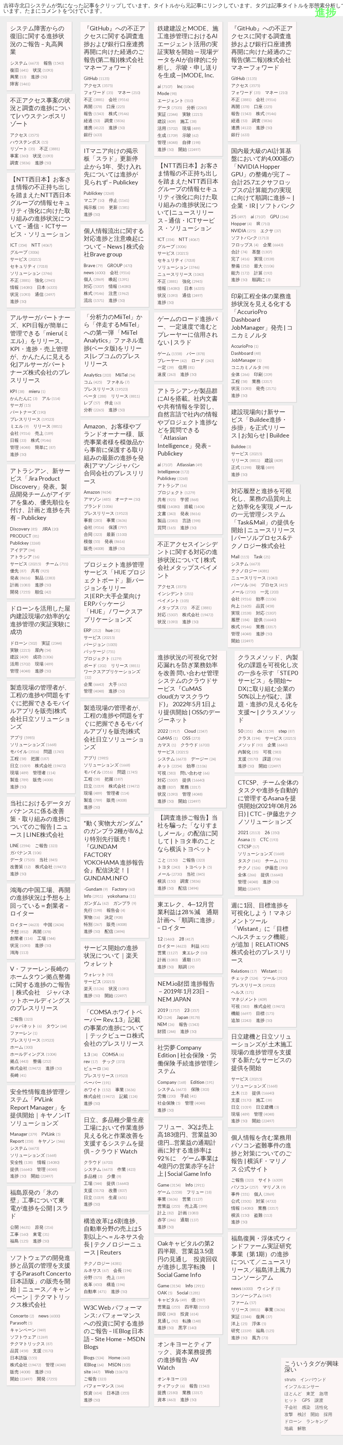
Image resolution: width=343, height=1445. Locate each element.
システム (24, 63)
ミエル (19, 426)
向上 (241, 606)
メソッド (250, 744)
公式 (241, 1201)
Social (188, 1292)
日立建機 (267, 1107)
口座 (116, 106)
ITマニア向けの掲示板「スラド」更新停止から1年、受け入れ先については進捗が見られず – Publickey (112, 166)
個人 (94, 279)
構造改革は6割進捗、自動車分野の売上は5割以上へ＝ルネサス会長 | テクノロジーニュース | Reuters (114, 1236)
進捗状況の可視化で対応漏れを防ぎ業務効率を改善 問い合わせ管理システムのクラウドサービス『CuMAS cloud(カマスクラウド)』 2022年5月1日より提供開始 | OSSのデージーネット (188, 688)
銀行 (93, 134)
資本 (166, 1399)
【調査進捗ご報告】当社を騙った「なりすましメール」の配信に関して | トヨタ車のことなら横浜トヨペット (187, 833)
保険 (200, 1089)
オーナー (127, 499)
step (286, 731)
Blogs (94, 1357)
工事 (19, 1234)
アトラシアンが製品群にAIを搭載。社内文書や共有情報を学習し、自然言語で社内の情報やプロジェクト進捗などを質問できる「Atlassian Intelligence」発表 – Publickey (187, 422)
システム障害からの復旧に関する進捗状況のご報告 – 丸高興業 (37, 39)
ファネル (118, 382)
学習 (189, 499)
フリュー (199, 1192)
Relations (244, 971)
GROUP (119, 265)
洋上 (239, 1323)
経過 (92, 120)
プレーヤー (172, 360)
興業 (18, 76)
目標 (265, 1013)
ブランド (98, 506)
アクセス (98, 85)
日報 (18, 440)
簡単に (45, 447)
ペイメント (173, 600)
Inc (185, 86)
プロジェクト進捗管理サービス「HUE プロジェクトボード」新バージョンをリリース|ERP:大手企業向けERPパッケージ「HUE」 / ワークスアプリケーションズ (114, 592)
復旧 (19, 70)
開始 (315, 1414)
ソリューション (178, 267)
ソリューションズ (33, 744)
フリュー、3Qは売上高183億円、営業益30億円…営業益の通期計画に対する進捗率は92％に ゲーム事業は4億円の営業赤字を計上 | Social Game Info (187, 1150)
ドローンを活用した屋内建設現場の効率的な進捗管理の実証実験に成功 (40, 620)
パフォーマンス (104, 1385)
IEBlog (94, 1364)
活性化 (321, 1407)
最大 (264, 265)
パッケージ (99, 651)
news (95, 272)
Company (171, 1082)
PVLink (51, 1134)
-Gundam (96, 889)
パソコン (244, 1187)
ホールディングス (33, 1054)
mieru (37, 391)
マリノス (274, 1187)
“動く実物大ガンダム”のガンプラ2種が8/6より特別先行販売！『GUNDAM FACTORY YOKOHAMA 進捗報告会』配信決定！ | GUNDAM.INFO (114, 850)
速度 (166, 374)
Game (169, 1185)
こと (167, 860)
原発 (44, 1227)
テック (113, 1061)
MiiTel (125, 375)
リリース (125, 396)
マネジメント (249, 999)
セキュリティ (176, 260)
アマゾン (97, 499)
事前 (93, 520)
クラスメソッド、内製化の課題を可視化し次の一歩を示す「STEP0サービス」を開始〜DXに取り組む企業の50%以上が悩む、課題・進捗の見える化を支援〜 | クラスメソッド (268, 688)
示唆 (190, 135)
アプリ (22, 737)
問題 (54, 751)
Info (93, 896)
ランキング (317, 1421)
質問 (166, 527)
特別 (93, 924)
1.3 (91, 1054)
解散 (301, 1428)
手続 (188, 1096)
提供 (265, 619)
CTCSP (248, 846)
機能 (241, 1013)
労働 (166, 1096)
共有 (166, 499)
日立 (20, 765)
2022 (168, 731)
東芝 (310, 1393)
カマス (166, 744)
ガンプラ (124, 903)
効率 (266, 598)
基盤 (262, 251)
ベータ (95, 396)
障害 (20, 83)
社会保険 (169, 1103)
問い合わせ (195, 773)
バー (196, 353)
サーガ (20, 405)
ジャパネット (26, 1026)
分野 (93, 1277)
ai (165, 86)
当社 (48, 859)
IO (164, 1017)
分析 (197, 107)
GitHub (97, 78)
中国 (54, 924)
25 (238, 216)
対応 (94, 286)
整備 (240, 265)
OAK (165, 1292)
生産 (118, 1197)
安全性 (21, 1162)
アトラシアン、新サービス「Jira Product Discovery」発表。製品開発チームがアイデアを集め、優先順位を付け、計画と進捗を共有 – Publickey (40, 494)
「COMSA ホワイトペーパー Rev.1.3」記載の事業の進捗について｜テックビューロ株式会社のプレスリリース (114, 1027)
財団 (166, 1031)
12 (166, 939)
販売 (94, 548)
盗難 (263, 1215)
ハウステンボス (29, 142)
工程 (239, 381)
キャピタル (172, 1299)
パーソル (243, 584)
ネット (169, 766)
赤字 (166, 1219)
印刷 (263, 374)
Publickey (99, 193)
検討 (301, 1414)
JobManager (246, 360)
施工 (188, 121)
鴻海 (19, 952)
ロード (202, 360)
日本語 (118, 1392)
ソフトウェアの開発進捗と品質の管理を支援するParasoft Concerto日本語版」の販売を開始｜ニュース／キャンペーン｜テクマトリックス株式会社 (40, 1281)
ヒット (290, 1400)
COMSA (113, 1054)
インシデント (175, 593)
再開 (93, 106)
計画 (20, 584)
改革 (93, 1284)
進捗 (39, 76)
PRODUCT (24, 536)
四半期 (197, 1306)
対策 (266, 1201)
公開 (20, 1227)
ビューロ (96, 1068)
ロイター (24, 924)
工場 (46, 938)
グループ (172, 246)
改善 (166, 787)
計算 (263, 272)
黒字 (187, 1327)
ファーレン (24, 1033)
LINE (20, 845)
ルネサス (96, 1270)
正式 (241, 467)
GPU (279, 216)
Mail (240, 556)
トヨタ (168, 867)
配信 (188, 888)
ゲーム (169, 353)
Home (119, 1357)
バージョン (100, 644)
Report (21, 1141)
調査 (115, 120)
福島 (19, 1240)
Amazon (98, 492)
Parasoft (21, 1323)
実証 (167, 114)
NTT (189, 239)
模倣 (92, 541)
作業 (126, 1169)
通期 (191, 959)
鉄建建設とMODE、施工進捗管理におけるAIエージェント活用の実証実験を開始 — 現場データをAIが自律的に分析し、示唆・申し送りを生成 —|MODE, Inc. (187, 51)
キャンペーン (28, 1330)
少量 (114, 1176)
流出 (94, 300)
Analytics (97, 375)
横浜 (166, 881)
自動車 (95, 1291)
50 (245, 731)
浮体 (259, 1323)
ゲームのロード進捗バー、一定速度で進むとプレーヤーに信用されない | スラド (187, 330)
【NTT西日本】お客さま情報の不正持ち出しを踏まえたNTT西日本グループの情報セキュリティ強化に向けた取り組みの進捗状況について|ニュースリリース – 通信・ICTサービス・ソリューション (187, 197)
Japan (188, 1017)
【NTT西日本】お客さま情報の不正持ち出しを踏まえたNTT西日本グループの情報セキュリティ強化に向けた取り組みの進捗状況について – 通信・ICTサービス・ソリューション (40, 206)
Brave (93, 265)
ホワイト (97, 1089)
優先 (18, 570)
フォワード (98, 92)
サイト (270, 1180)
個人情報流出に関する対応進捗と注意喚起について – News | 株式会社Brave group (114, 242)
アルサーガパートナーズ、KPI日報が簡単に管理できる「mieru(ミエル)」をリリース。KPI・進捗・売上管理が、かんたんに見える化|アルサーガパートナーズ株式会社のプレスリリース (40, 349)
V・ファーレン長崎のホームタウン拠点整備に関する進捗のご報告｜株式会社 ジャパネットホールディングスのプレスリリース (40, 988)
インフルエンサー (301, 1386)
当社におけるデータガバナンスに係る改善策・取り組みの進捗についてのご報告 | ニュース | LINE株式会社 (40, 818)
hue (113, 630)
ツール (275, 978)
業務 (262, 381)
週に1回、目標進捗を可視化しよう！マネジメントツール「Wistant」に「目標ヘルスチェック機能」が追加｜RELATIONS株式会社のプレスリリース (261, 932)
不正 (94, 99)
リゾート (22, 148)
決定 (114, 917)
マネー (129, 92)
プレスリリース (106, 389)
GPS (306, 1400)
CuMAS (167, 738)
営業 (167, 952)
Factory (123, 889)
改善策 (20, 866)
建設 (166, 121)
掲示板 (94, 207)
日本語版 (23, 1357)
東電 (41, 1234)
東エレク (194, 952)
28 (186, 939)
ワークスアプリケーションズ (112, 674)
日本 (194, 288)
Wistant (271, 971)
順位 (43, 591)
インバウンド (313, 1379)
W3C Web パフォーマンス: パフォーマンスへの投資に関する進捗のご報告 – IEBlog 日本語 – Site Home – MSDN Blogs (114, 1327)
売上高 (196, 1206)
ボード (95, 665)
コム (93, 382)
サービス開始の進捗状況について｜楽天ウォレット (111, 955)
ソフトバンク (250, 237)
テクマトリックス (31, 1343)
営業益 (168, 1206)
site (92, 1371)
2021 (249, 832)
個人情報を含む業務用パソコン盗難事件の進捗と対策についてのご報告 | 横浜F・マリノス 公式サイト (261, 1153)
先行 (93, 910)
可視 (166, 773)
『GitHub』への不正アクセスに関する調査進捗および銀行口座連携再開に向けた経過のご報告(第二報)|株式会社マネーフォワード (114, 47)
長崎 (18, 1075)
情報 (168, 288)
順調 (186, 966)
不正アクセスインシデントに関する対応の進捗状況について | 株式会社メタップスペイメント (187, 559)
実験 (192, 114)
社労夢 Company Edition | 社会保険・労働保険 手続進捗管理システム (188, 1059)
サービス (173, 253)
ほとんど (293, 1393)
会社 (119, 99)
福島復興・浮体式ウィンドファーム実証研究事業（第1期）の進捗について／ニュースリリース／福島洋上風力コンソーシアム (261, 1257)
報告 (54, 63)
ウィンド (268, 1288)
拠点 (19, 1061)
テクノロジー (250, 570)
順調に (261, 279)
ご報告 (46, 845)
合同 (93, 534)
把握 (40, 758)
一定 (165, 367)
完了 (240, 258)
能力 (240, 272)
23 (191, 1010)
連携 (94, 127)
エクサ (270, 230)
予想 (19, 931)
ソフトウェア (29, 1337)
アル (51, 398)
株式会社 (197, 614)
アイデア (22, 550)
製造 (19, 779)
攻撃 (288, 1414)
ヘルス (242, 992)
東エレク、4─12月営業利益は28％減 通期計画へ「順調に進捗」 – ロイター (187, 915)
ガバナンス (26, 852)
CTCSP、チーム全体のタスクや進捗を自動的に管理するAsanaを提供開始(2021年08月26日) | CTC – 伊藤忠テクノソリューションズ (268, 802)
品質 (265, 606)
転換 (192, 1320)
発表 (190, 513)
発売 (266, 388)
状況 (43, 70)
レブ (92, 402)
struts (290, 1379)
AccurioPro (245, 346)
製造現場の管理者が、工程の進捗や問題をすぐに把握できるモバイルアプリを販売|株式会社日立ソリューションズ (40, 707)
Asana (247, 839)
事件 (240, 1194)
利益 (200, 946)
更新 (119, 207)
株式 (119, 113)
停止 (119, 200)
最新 (117, 534)
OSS (191, 738)
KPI (17, 391)
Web (116, 1371)
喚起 (119, 279)
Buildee (241, 446)
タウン (56, 1026)
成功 (43, 656)
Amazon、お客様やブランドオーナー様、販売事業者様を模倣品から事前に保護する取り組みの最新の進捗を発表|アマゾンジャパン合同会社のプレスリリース (114, 453)
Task (262, 556)
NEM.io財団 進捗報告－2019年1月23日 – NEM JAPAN (186, 991)
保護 (118, 527)
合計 (239, 251)
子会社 (290, 1407)
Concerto (22, 1315)
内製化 (248, 751)
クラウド (195, 744)
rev (91, 1061)
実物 (92, 917)
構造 (116, 1284)
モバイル (24, 751)
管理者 (44, 772)
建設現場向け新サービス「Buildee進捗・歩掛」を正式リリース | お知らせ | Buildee (260, 423)
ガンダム (96, 903)
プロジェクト (176, 492)
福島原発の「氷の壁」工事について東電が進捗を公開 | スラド (39, 1204)
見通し (167, 1320)
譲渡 (319, 1400)
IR (263, 223)
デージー (203, 758)
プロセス (274, 584)
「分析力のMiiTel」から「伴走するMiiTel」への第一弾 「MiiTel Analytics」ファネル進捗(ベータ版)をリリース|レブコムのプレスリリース (114, 340)
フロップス (245, 244)
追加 (241, 1020)
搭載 (194, 506)
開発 (20, 591)
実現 (264, 258)
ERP (92, 630)
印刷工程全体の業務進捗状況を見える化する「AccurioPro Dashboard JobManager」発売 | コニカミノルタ (262, 315)
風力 (260, 1337)
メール (243, 591)
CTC (269, 839)
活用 (167, 128)
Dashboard (246, 353)
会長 (122, 1270)
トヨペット (198, 867)
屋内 (43, 650)
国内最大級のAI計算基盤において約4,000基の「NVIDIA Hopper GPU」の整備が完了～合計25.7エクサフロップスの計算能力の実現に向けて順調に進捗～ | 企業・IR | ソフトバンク (263, 178)
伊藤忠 (276, 867)
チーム (57, 563)
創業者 (21, 938)
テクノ (249, 867)
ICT (166, 239)
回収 (166, 1313)
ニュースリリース (180, 274)
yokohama (122, 896)
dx (265, 731)
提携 (167, 1392)
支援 (248, 758)
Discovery (24, 529)
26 (272, 832)
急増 (323, 1393)
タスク (249, 860)
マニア (94, 200)
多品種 (93, 1176)
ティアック (171, 1385)
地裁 (288, 1428)
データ (169, 107)
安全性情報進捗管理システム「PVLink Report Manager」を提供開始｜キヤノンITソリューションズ (40, 1107)
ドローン (293, 1421)
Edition (202, 1082)
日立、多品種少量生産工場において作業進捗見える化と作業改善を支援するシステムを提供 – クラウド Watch (114, 1135)
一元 (269, 591)
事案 (19, 155)
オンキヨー (172, 1378)
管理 (167, 142)
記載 (128, 1096)
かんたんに (24, 398)
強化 (192, 281)
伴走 (113, 402)
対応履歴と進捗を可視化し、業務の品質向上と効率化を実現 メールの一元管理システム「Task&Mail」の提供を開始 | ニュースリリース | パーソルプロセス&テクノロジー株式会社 (263, 518)
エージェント (175, 100)
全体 (240, 374)
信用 (186, 367)
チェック (244, 978)
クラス (249, 738)
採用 (328, 1414)
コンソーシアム (251, 1295)
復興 (264, 1316)
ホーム (21, 1047)
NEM (166, 1024)
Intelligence (173, 471)
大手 (118, 684)
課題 (272, 758)
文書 (166, 513)
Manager (23, 1134)
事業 (117, 520)
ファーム (243, 1302)
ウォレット (98, 974)
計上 (165, 1212)
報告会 (116, 910)
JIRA (50, 529)
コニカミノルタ (250, 367)
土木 (239, 1093)
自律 (191, 142)
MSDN (119, 1364)
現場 (191, 128)
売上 (44, 433)
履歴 (240, 619)
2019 (168, 1010)
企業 (273, 244)
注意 (119, 293)
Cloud (196, 731)
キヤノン (51, 1141)
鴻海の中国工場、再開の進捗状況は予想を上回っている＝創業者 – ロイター (40, 901)
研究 (241, 1330)
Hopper (241, 223)
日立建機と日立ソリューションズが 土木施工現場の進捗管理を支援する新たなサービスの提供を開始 (261, 1052)
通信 (192, 295)
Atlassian (189, 464)
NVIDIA (243, 230)
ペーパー (97, 1082)
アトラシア (172, 485)
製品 (167, 520)
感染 (306, 1407)
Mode (167, 93)
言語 (191, 520)
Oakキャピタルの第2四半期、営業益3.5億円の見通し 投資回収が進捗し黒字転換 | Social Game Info (187, 1258)
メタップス (172, 607)
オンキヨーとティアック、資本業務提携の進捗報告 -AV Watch (184, 1355)
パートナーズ (28, 412)
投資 (189, 1313)
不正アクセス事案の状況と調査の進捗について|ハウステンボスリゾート (40, 111)
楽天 (94, 988)
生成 (167, 135)
